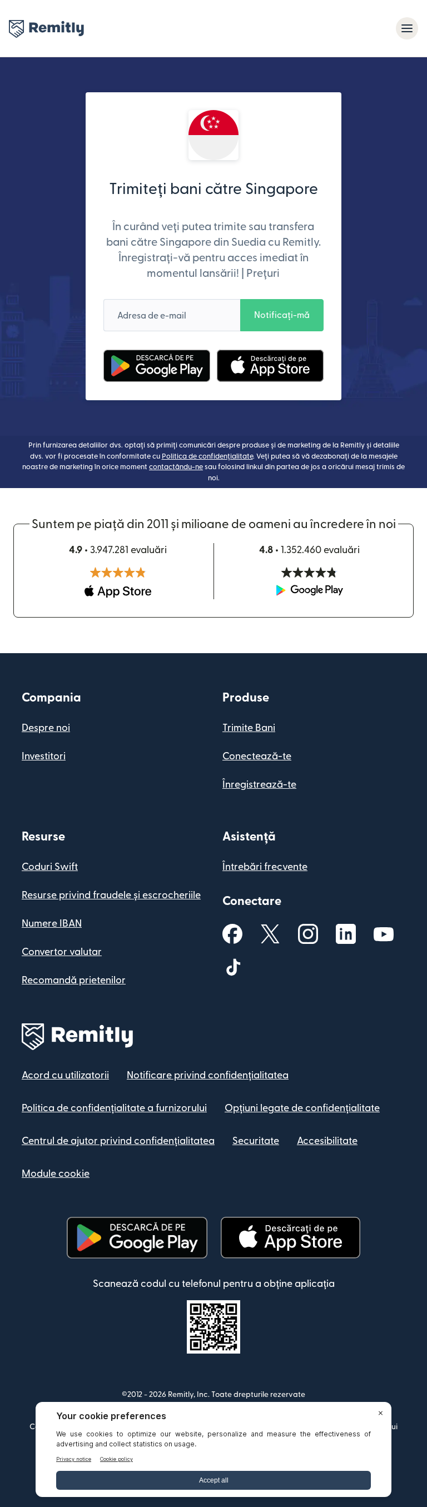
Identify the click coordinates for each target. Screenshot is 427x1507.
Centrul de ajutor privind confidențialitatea (118, 1141)
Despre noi (46, 728)
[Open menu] (407, 28)
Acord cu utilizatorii (65, 1075)
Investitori (44, 756)
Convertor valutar (62, 952)
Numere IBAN (52, 923)
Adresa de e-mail (151, 315)
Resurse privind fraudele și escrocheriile (111, 895)
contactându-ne (176, 467)
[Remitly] (46, 29)
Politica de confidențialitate (207, 456)
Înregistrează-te (259, 784)
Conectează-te (256, 756)
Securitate (255, 1141)
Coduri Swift (50, 867)
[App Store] (270, 365)
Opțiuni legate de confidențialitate (302, 1108)
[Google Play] (156, 365)
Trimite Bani (248, 728)
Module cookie (56, 1173)
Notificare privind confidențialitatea (208, 1075)
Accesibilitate (327, 1141)
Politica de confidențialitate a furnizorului (114, 1108)
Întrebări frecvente (264, 867)
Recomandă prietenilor (74, 980)
